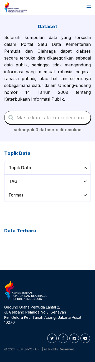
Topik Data (20, 167)
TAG (13, 181)
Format (16, 195)
